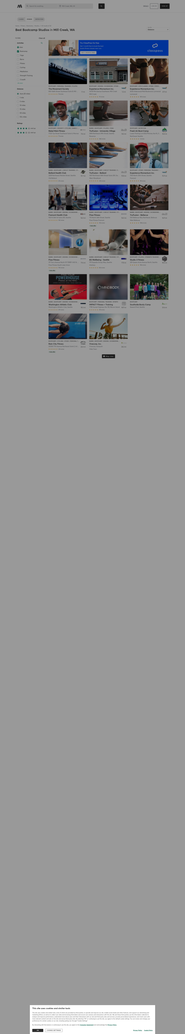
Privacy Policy (112, 1025)
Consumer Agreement (86, 1025)
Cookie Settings (54, 1030)
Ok (38, 1030)
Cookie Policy (148, 1030)
